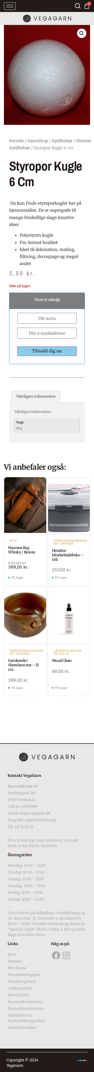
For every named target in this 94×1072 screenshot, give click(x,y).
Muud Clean (62, 660)
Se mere (25, 505)
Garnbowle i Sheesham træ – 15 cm (23, 665)
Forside (16, 140)
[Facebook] (56, 955)
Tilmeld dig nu (47, 350)
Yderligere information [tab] (36, 396)
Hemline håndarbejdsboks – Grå (68, 555)
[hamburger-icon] (10, 6)
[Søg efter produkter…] (77, 6)
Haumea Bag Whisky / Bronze (21, 549)
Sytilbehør (62, 140)
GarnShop (37, 140)
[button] (81, 33)
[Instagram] (66, 955)
